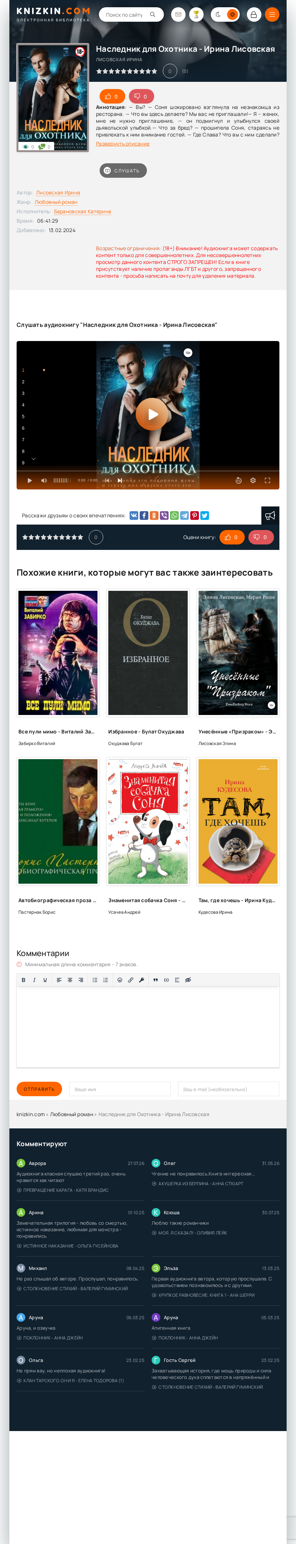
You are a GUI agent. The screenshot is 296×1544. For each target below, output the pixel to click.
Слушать (127, 171)
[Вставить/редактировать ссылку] (130, 980)
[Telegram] (184, 515)
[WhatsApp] (174, 515)
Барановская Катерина (83, 211)
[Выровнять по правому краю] (80, 980)
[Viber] (164, 515)
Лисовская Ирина (58, 192)
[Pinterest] (194, 515)
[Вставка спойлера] (177, 980)
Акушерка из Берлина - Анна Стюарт (200, 1184)
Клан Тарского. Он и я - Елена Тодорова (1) (73, 1380)
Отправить (39, 1089)
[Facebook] (144, 515)
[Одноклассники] (154, 515)
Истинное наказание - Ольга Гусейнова (70, 1246)
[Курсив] (34, 980)
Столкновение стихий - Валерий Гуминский (75, 1289)
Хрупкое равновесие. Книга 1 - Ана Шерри (206, 1295)
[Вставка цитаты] (155, 980)
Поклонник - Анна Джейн (53, 1338)
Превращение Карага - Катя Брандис (66, 1190)
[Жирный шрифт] (23, 980)
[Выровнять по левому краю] (59, 980)
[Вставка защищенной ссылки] (141, 980)
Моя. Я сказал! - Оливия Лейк (192, 1233)
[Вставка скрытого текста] (188, 980)
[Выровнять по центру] (70, 980)
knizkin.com (31, 1114)
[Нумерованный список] (105, 980)
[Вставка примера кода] (166, 980)
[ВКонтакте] (134, 515)
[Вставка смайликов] (119, 980)
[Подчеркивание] (45, 980)
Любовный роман (56, 201)
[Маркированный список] (95, 980)
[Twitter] (204, 515)
